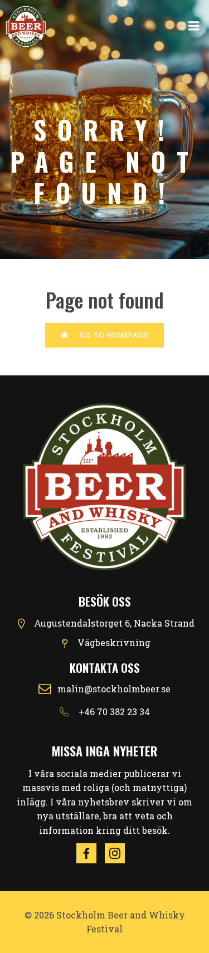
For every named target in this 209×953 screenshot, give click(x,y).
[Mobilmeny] (193, 26)
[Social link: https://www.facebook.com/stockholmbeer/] (90, 853)
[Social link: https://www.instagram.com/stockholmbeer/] (119, 853)
